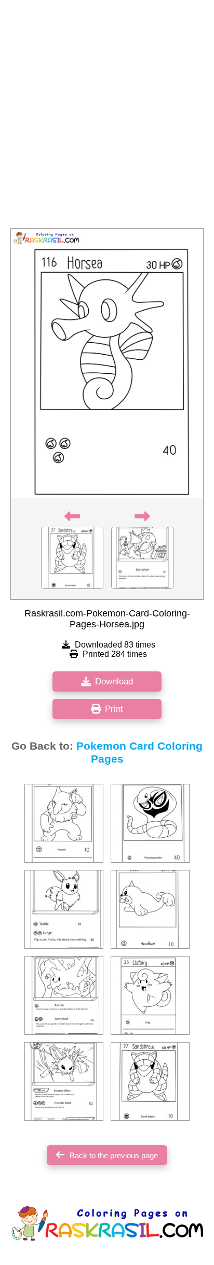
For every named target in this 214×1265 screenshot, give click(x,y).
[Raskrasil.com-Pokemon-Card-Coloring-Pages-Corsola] (63, 995)
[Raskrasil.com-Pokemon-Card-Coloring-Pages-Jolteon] (63, 1081)
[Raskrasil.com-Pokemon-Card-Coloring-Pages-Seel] (150, 909)
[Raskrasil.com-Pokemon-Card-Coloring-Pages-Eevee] (63, 909)
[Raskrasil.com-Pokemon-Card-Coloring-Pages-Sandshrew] (150, 1081)
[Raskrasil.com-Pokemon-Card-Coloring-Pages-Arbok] (150, 823)
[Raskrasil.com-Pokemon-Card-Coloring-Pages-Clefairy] (150, 995)
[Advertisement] (107, 117)
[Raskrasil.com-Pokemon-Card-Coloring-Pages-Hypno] (63, 823)
